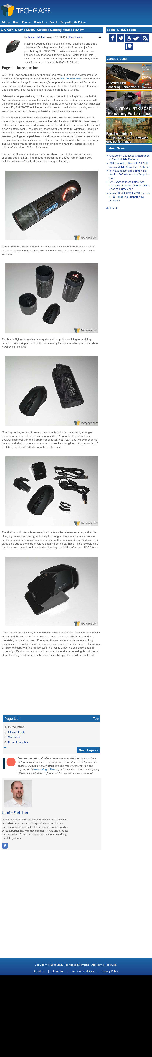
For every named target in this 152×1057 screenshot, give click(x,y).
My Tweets (112, 207)
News (16, 22)
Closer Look (16, 732)
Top (96, 719)
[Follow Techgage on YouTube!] (129, 38)
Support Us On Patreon (73, 22)
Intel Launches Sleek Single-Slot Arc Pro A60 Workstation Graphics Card (129, 174)
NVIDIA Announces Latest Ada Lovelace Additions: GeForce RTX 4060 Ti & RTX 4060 (129, 185)
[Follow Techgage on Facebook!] (112, 38)
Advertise (57, 971)
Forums (26, 22)
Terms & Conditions (82, 971)
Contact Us (40, 22)
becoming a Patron (46, 769)
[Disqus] (52, 905)
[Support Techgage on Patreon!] (129, 49)
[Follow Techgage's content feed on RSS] (145, 38)
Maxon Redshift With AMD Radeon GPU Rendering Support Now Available (129, 197)
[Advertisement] (51, 686)
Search (53, 22)
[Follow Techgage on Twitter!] (120, 38)
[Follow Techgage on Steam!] (137, 38)
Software (14, 737)
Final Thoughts (18, 742)
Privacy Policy (110, 971)
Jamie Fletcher (36, 37)
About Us (39, 971)
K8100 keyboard (71, 78)
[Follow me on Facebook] (5, 847)
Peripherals (75, 37)
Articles (5, 22)
